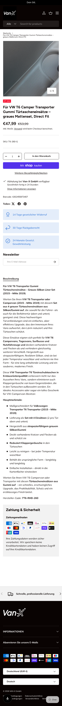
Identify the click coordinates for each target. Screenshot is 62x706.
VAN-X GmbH (15, 691)
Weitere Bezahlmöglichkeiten (31, 172)
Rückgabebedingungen (12, 698)
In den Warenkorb (41, 156)
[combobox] (31, 24)
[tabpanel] (31, 392)
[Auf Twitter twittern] (13, 204)
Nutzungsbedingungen (12, 696)
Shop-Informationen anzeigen (21, 188)
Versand (18, 128)
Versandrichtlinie (32, 698)
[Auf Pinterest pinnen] (25, 204)
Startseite (7, 33)
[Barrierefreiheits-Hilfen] (7, 698)
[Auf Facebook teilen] (19, 204)
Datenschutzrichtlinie (34, 696)
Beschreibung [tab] (11, 278)
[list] (31, 68)
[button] (50, 13)
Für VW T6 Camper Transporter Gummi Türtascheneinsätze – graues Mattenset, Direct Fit (28, 36)
